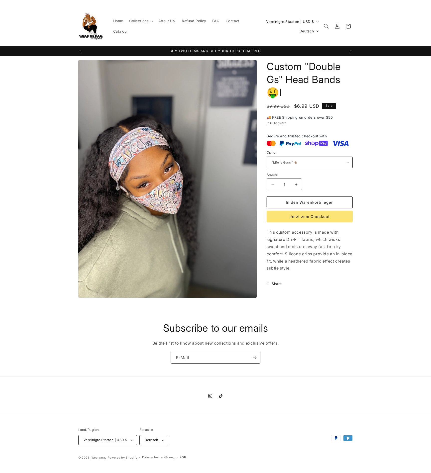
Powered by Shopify (122, 457)
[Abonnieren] (254, 358)
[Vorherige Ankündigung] (80, 51)
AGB (183, 457)
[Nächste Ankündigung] (350, 51)
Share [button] (277, 284)
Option (272, 152)
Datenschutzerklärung (158, 457)
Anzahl (272, 175)
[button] (140, 21)
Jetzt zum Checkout (310, 216)
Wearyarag (99, 457)
